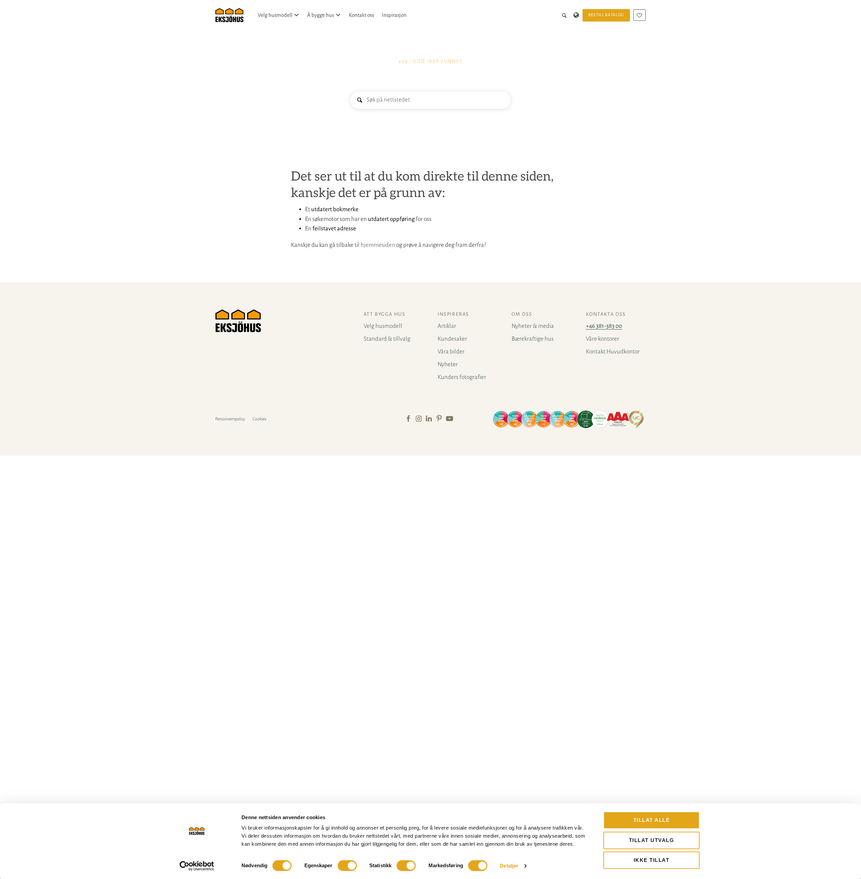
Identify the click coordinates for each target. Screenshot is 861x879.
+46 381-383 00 (604, 326)
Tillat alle (651, 820)
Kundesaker (452, 339)
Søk (359, 100)
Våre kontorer (602, 339)
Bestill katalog (606, 15)
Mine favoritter (639, 15)
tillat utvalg (651, 840)
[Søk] (565, 15)
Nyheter (448, 364)
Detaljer (509, 866)
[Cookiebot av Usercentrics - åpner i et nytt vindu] (196, 866)
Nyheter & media (533, 326)
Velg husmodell (275, 15)
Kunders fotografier (462, 377)
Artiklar (447, 326)
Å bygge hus (320, 15)
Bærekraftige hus (533, 339)
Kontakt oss (361, 15)
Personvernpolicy (230, 419)
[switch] (347, 865)
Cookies (259, 419)
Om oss (522, 314)
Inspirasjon (394, 15)
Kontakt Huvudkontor (613, 351)
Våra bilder (451, 351)
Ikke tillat (652, 860)
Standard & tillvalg (387, 339)
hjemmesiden (378, 245)
